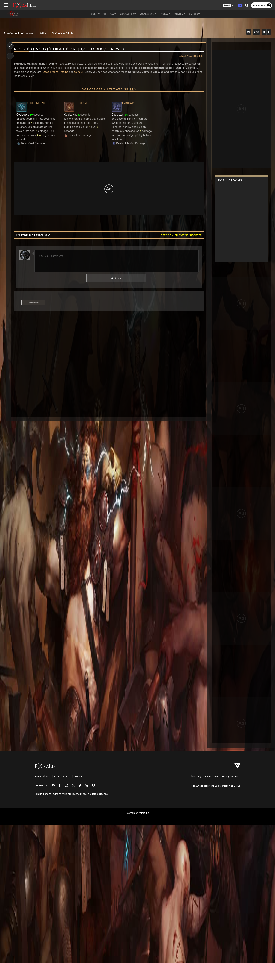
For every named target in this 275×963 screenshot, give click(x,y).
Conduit (78, 72)
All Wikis (47, 776)
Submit (117, 278)
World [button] (164, 14)
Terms (216, 776)
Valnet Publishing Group (227, 786)
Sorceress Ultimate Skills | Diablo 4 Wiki (70, 49)
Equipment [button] (147, 14)
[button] (228, 5)
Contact (78, 776)
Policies (235, 776)
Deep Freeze (50, 72)
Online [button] (178, 14)
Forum (57, 776)
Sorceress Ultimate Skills (109, 89)
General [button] (108, 14)
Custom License (99, 794)
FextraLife (195, 786)
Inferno (64, 72)
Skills (42, 33)
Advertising (195, 776)
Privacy (225, 776)
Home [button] (94, 14)
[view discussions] (248, 32)
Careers (207, 776)
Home (38, 776)
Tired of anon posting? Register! (181, 235)
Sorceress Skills (63, 33)
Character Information (18, 33)
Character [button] (127, 14)
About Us (67, 776)
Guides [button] (193, 14)
